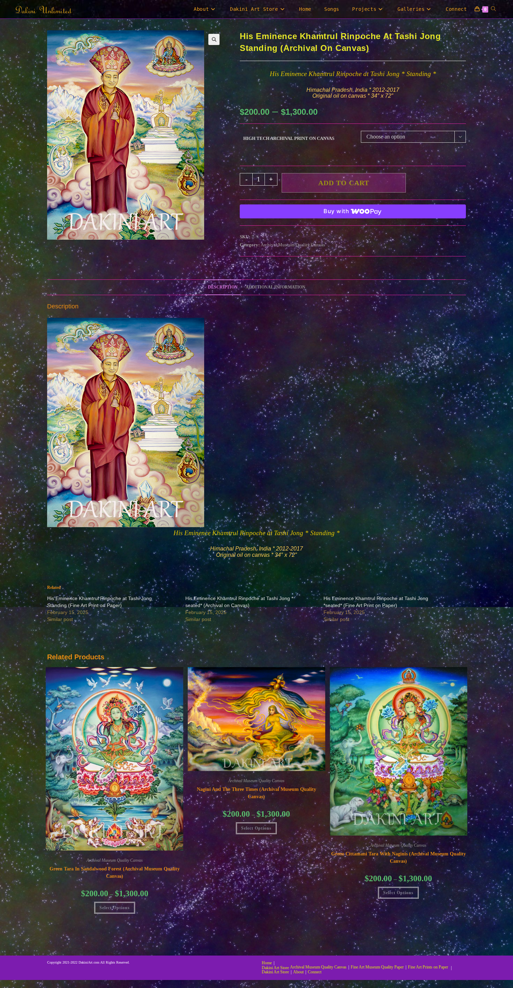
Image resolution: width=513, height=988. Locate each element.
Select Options (114, 907)
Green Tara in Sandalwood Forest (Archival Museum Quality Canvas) (115, 872)
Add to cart (343, 183)
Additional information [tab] (275, 287)
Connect (314, 972)
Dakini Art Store (275, 967)
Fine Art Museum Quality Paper (377, 967)
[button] (214, 39)
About (298, 972)
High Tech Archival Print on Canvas (288, 138)
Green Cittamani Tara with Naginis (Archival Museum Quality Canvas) (398, 857)
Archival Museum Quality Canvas (293, 244)
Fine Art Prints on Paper (428, 967)
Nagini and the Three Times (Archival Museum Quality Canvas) (256, 793)
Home (267, 962)
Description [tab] (223, 287)
